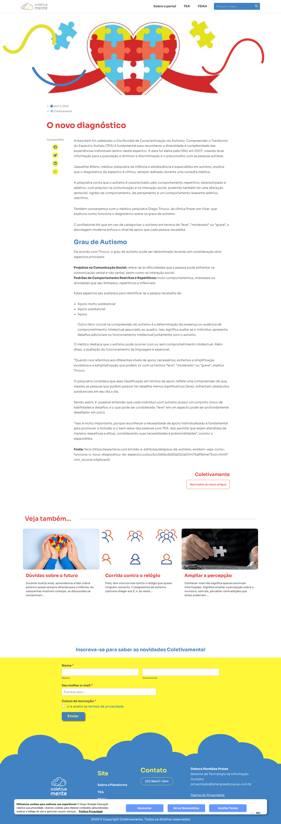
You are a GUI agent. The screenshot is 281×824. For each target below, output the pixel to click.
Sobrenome (149, 678)
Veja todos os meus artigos (208, 484)
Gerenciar (145, 808)
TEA (187, 6)
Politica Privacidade (91, 811)
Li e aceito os (95, 706)
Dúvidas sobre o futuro (52, 575)
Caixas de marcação (79, 701)
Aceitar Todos (228, 808)
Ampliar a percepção (208, 575)
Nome (68, 666)
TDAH (202, 6)
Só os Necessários (186, 808)
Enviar (73, 716)
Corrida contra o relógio (132, 575)
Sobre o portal (164, 6)
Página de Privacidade (208, 795)
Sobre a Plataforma (112, 785)
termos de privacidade (106, 706)
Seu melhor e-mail (77, 685)
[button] (55, 147)
